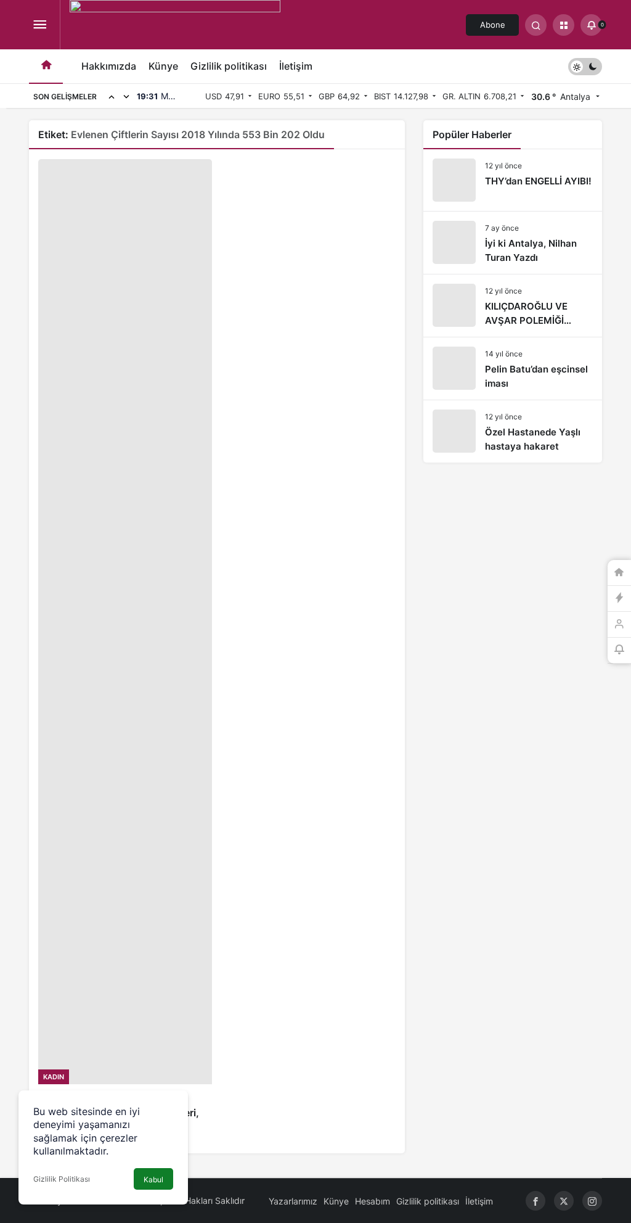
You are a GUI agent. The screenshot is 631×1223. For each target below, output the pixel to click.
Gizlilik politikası (228, 66)
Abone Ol (492, 28)
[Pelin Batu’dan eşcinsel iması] (512, 368)
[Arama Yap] (536, 25)
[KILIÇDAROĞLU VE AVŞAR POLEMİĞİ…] (512, 305)
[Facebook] (535, 1201)
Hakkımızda (108, 66)
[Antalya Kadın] (175, 29)
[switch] (585, 66)
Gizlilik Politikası (61, 1179)
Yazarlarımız (293, 1201)
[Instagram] (592, 1201)
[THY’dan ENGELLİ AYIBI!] (512, 180)
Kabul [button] (153, 1179)
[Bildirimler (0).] (619, 651)
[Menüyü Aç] (40, 25)
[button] (563, 25)
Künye (163, 66)
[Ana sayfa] (46, 66)
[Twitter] (564, 1201)
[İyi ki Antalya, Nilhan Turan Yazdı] (512, 243)
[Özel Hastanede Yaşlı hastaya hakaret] (512, 431)
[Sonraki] (126, 96)
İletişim (295, 66)
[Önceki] (111, 96)
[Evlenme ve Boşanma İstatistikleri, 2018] (125, 646)
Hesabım (372, 1201)
